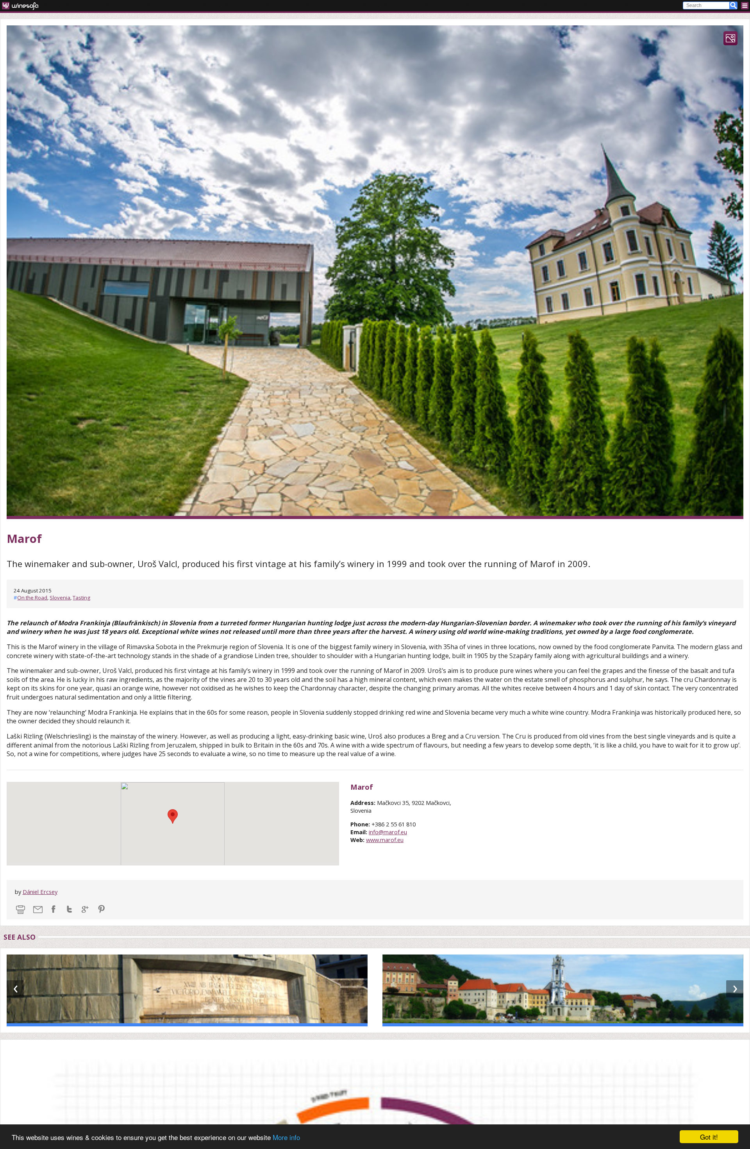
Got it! (709, 1137)
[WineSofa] (23, 5)
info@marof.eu (388, 832)
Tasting (81, 597)
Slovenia (60, 597)
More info (286, 1137)
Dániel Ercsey (40, 892)
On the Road (32, 597)
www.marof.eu (385, 840)
